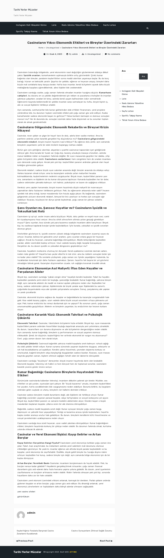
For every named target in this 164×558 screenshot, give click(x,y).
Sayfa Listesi (109, 25)
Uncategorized (52, 48)
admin (75, 54)
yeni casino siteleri (26, 492)
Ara (124, 71)
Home (41, 48)
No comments (114, 54)
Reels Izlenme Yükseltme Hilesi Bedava (80, 25)
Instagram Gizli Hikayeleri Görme (31, 25)
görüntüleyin (23, 496)
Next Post (105, 541)
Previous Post (25, 541)
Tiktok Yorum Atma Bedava (55, 31)
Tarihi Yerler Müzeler (25, 9)
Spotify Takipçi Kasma (26, 31)
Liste (54, 25)
